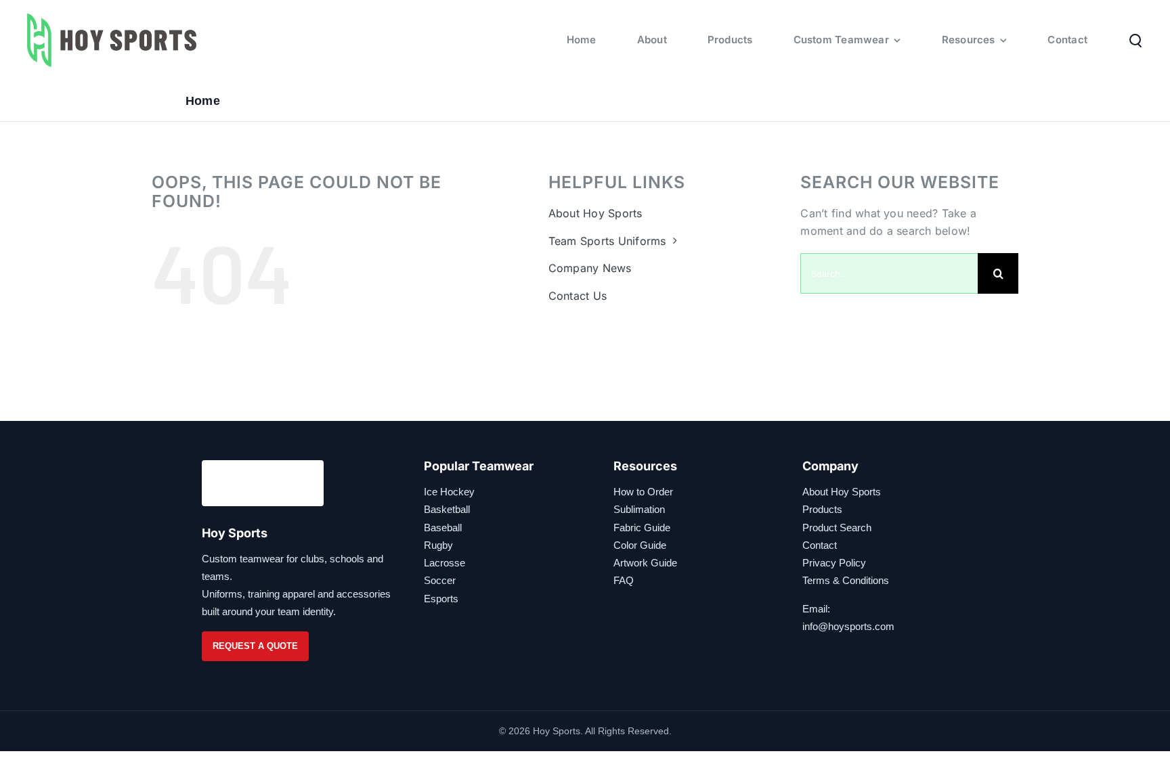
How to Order (643, 491)
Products (822, 509)
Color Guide (639, 545)
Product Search (836, 527)
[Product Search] (1135, 40)
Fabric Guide (641, 527)
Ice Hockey (449, 491)
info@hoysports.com (848, 626)
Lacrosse (444, 562)
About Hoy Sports (841, 491)
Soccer (440, 580)
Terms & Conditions (845, 580)
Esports (441, 598)
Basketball (447, 509)
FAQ (623, 580)
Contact (819, 545)
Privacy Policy (834, 562)
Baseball (443, 527)
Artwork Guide (645, 562)
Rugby (438, 545)
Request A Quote (255, 646)
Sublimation (639, 509)
